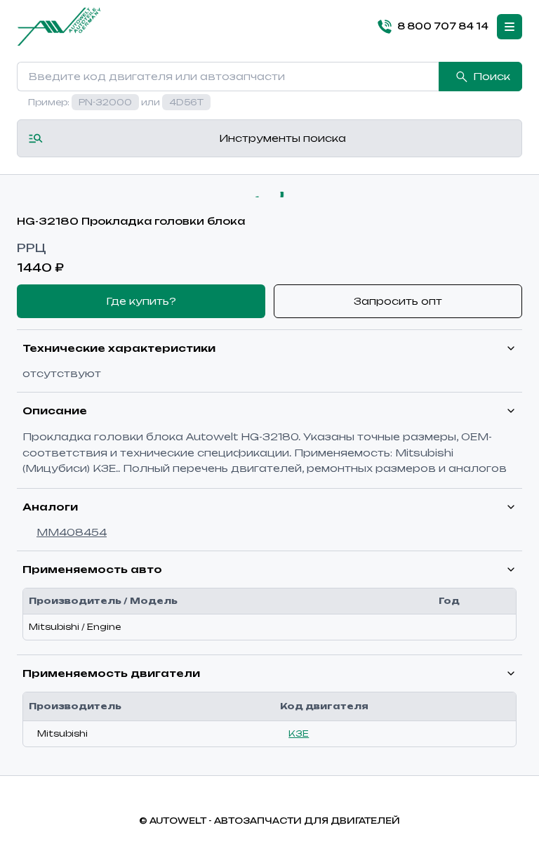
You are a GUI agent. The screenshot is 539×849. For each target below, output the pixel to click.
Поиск (491, 76)
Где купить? (141, 301)
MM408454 (71, 532)
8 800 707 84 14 (442, 26)
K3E (298, 733)
